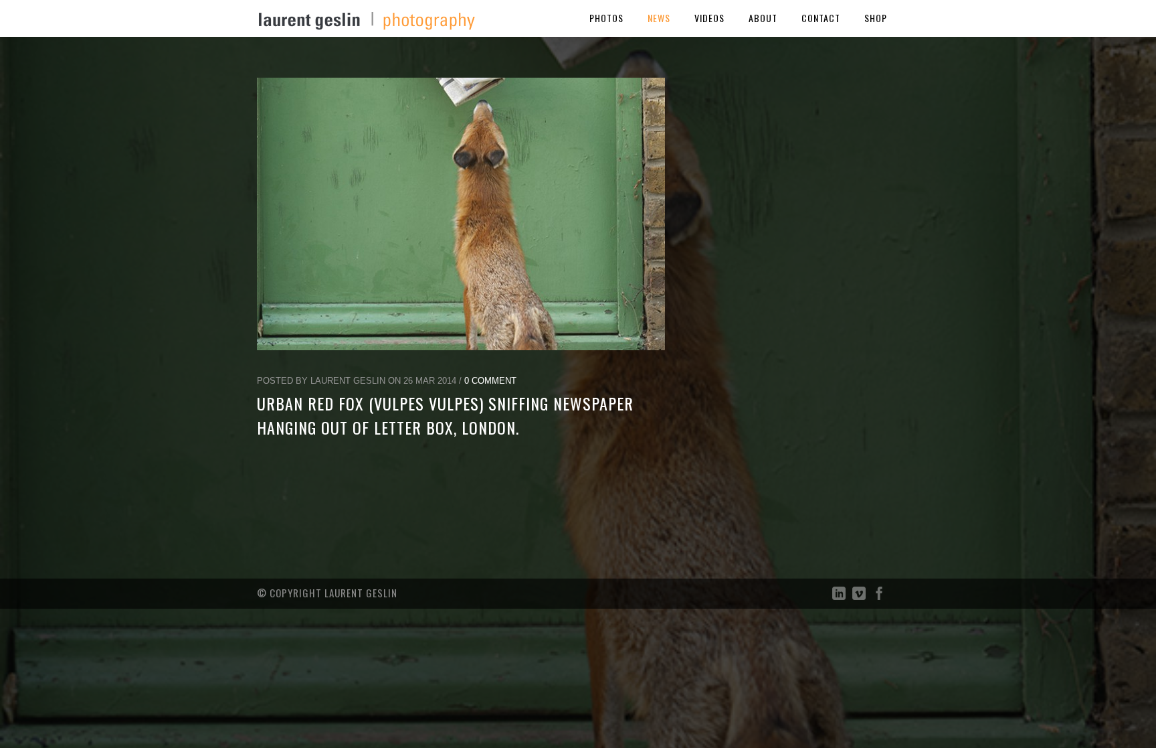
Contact (820, 18)
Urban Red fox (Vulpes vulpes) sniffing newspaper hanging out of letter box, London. (445, 415)
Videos (709, 18)
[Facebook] (879, 596)
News (659, 18)
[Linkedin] (839, 596)
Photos (606, 18)
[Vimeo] (859, 596)
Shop (875, 18)
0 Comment (490, 381)
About (763, 18)
